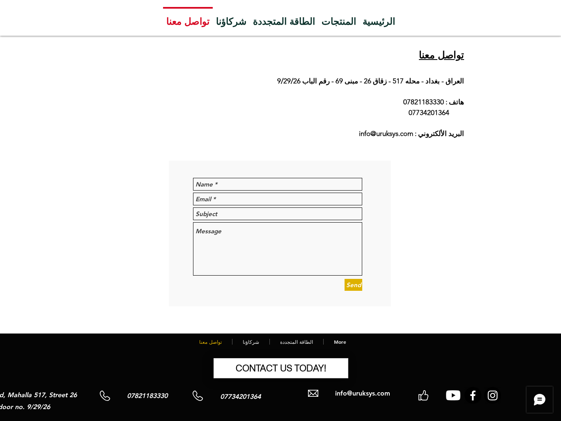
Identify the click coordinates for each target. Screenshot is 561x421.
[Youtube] (453, 395)
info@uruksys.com (386, 133)
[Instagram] (492, 395)
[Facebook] (472, 395)
